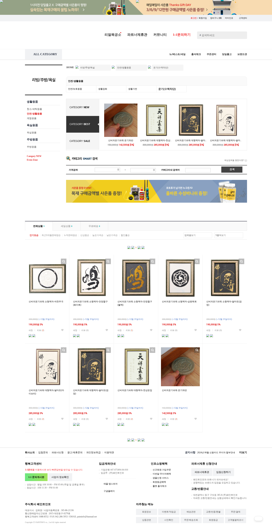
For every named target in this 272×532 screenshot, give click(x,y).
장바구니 (216, 18)
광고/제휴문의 (75, 452)
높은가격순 (97, 235)
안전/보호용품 (75, 89)
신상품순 (84, 235)
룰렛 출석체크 (160, 486)
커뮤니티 (160, 34)
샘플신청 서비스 (161, 478)
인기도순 (34, 235)
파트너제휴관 (137, 34)
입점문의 (43, 452)
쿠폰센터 (211, 54)
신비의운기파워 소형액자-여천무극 (46, 301)
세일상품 (66, 226)
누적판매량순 (70, 235)
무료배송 (94, 226)
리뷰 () (40, 330)
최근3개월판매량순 (51, 235)
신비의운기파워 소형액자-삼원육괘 (179, 301)
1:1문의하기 (182, 34)
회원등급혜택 (159, 482)
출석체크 (196, 54)
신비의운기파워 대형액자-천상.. (155, 140)
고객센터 (243, 18)
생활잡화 (102, 89)
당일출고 (227, 54)
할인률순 (125, 235)
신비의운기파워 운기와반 (120, 140)
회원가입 (203, 18)
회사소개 (30, 452)
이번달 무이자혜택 (162, 474)
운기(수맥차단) (167, 88)
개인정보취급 (93, 452)
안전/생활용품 (75, 81)
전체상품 (39, 226)
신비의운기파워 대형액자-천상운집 (134, 390)
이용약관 (109, 452)
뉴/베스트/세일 (177, 54)
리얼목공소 (113, 34)
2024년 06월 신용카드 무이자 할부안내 (216, 452)
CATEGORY (79, 107)
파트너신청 (58, 452)
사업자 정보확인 (60, 477)
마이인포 (229, 18)
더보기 (243, 452)
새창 (31, 330)
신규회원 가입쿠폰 (162, 469)
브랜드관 (242, 54)
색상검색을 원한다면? (234, 160)
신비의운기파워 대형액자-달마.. (190, 140)
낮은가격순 (112, 235)
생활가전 (132, 89)
